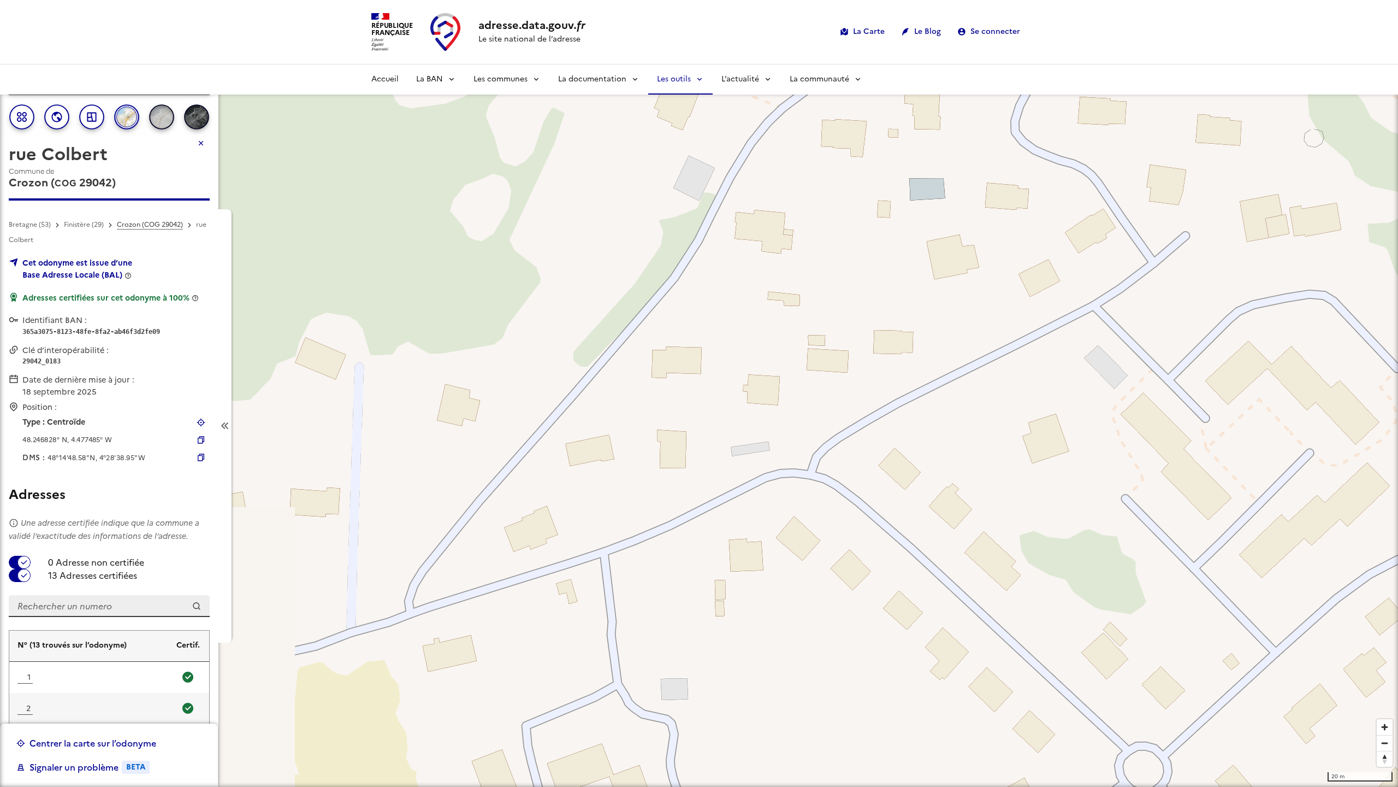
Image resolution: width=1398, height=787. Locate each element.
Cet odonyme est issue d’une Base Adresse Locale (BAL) (77, 269)
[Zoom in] (1385, 727)
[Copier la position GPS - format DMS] (201, 457)
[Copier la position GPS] (201, 440)
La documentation (592, 79)
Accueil (385, 79)
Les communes (500, 79)
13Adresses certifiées (92, 575)
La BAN (429, 79)
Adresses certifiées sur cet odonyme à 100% (105, 298)
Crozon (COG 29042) (150, 225)
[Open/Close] (225, 426)
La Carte (869, 31)
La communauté (819, 79)
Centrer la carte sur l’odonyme (92, 743)
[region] (699, 425)
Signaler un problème (87, 767)
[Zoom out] (1385, 743)
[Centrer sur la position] (201, 422)
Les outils (674, 79)
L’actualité (740, 79)
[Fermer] (201, 143)
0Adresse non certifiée (96, 562)
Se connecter (995, 31)
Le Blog (927, 31)
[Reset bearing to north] (1385, 759)
